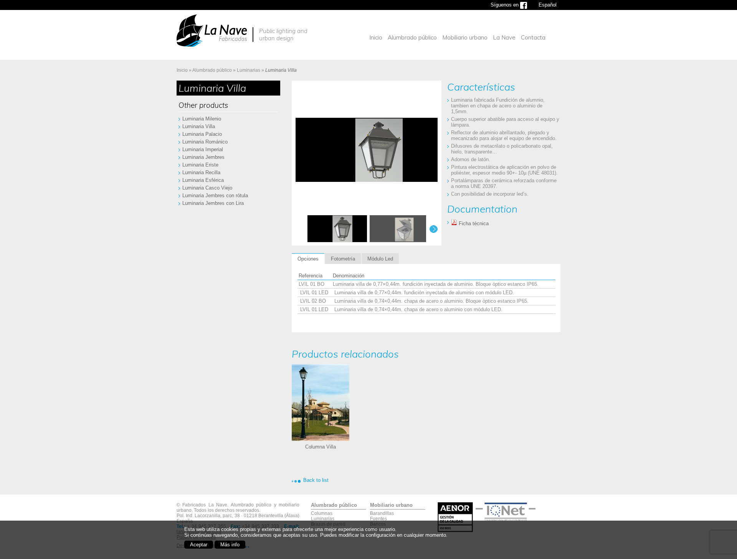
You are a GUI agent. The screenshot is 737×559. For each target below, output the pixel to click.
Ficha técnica (473, 223)
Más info (230, 544)
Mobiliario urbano (464, 37)
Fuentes (378, 518)
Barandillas (382, 513)
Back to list (316, 480)
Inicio (375, 37)
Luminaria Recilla (201, 172)
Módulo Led (380, 259)
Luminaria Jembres (203, 157)
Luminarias (248, 70)
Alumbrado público (412, 37)
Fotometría (343, 259)
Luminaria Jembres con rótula (215, 195)
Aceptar (198, 544)
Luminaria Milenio (201, 119)
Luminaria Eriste (200, 165)
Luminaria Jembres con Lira (213, 203)
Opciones (308, 259)
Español (548, 5)
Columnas (321, 513)
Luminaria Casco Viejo (207, 188)
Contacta (533, 37)
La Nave (504, 37)
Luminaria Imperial (202, 149)
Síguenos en (505, 5)
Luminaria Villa (198, 126)
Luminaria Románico (205, 142)
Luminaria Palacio (202, 134)
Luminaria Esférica (203, 180)
